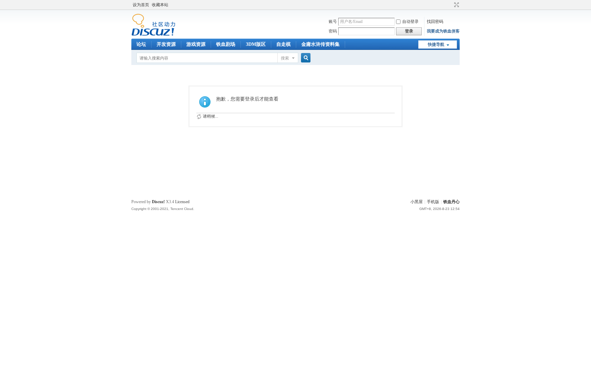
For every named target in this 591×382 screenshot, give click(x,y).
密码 (333, 31)
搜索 (285, 58)
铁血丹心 (451, 201)
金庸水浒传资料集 (320, 44)
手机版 (433, 201)
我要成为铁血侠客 (443, 31)
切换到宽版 (456, 5)
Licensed (182, 201)
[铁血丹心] (153, 34)
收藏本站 (160, 4)
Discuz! (158, 201)
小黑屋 (416, 201)
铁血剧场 (225, 44)
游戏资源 (196, 44)
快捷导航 (436, 44)
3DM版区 (256, 44)
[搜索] (304, 58)
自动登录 (410, 21)
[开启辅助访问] (450, 5)
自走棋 (283, 44)
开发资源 (166, 44)
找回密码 (435, 21)
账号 (333, 21)
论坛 (141, 44)
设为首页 (141, 4)
